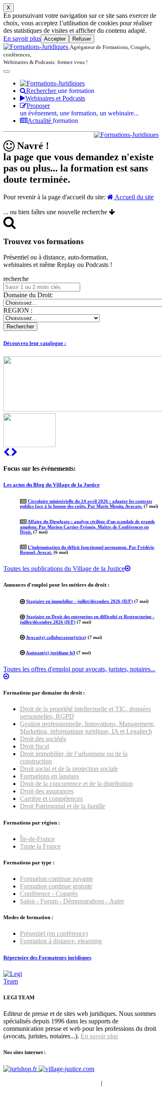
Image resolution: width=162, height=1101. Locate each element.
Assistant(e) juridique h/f (50, 652)
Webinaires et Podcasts (55, 98)
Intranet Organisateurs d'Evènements (51, 1082)
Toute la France (40, 846)
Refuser (81, 39)
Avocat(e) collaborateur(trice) (56, 637)
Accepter (55, 39)
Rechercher (60, 90)
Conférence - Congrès (49, 893)
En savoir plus (22, 38)
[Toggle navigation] (6, 71)
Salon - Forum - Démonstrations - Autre (72, 901)
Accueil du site (133, 197)
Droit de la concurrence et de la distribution (76, 783)
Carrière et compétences (51, 798)
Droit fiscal (34, 746)
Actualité (52, 120)
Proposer (79, 109)
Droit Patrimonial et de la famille (62, 806)
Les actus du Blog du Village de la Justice (51, 485)
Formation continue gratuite (56, 886)
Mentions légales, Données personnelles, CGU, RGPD (76, 1086)
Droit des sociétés (43, 738)
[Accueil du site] (36, 46)
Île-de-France (37, 838)
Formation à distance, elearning (61, 940)
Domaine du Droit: (28, 294)
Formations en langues (49, 776)
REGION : (17, 310)
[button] (7, 452)
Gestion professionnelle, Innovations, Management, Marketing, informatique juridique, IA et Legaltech (87, 727)
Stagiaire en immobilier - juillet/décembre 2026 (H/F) (79, 601)
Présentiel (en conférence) (54, 933)
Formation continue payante (56, 878)
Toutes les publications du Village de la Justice (64, 568)
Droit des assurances (47, 791)
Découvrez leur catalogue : (34, 343)
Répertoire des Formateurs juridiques (47, 957)
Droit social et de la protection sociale (69, 768)
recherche (16, 278)
